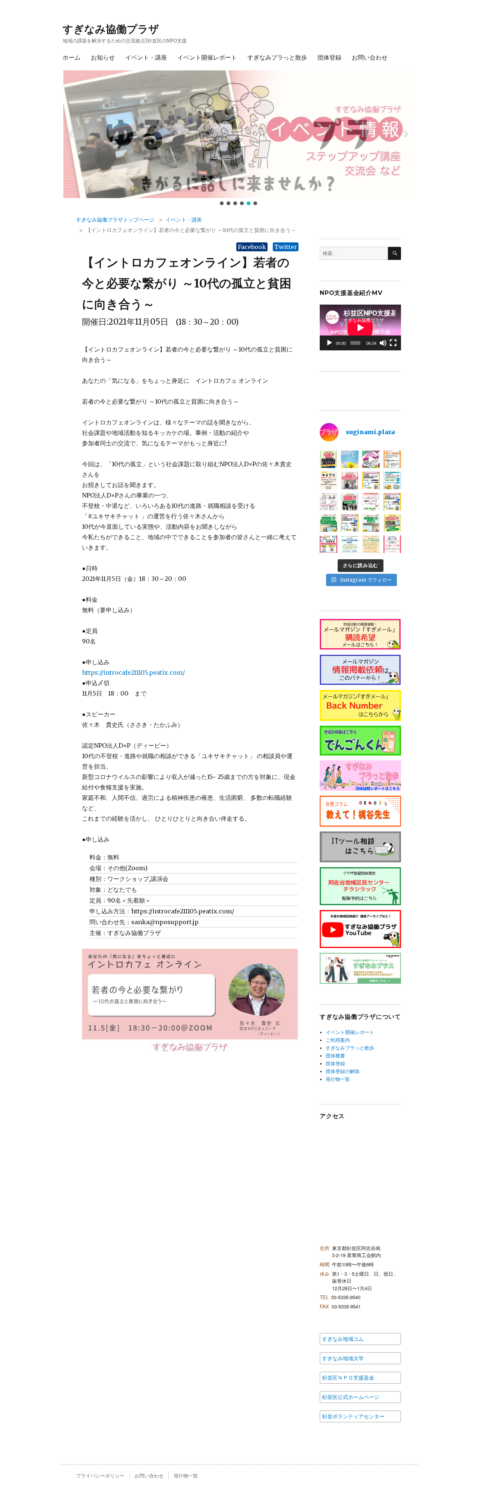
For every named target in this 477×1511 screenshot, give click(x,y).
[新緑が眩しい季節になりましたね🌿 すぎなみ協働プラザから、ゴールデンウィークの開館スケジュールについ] (392, 544)
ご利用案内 (338, 1040)
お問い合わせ (370, 57)
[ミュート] (383, 343)
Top (459, 1493)
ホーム (71, 57)
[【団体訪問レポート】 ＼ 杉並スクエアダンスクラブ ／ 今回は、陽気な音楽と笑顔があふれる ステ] (349, 501)
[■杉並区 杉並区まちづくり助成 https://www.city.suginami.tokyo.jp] (371, 544)
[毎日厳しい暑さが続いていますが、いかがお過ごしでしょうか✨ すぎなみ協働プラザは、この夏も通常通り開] (349, 459)
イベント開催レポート (207, 57)
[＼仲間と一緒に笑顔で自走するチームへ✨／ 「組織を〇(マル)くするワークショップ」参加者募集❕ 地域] (328, 501)
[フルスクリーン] (393, 343)
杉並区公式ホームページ (350, 1397)
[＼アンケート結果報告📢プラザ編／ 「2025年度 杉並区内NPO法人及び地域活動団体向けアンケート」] (392, 501)
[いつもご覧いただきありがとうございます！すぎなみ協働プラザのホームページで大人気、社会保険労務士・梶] (392, 459)
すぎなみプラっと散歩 (277, 57)
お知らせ (103, 57)
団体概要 (335, 1056)
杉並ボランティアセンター (353, 1416)
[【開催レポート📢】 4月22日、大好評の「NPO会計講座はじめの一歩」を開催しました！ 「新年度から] (371, 523)
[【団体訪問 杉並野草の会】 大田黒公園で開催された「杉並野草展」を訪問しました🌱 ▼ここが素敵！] (392, 523)
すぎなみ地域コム (343, 1339)
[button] (238, 134)
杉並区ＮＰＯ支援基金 (348, 1377)
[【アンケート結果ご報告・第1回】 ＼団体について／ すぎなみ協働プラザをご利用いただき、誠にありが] (349, 523)
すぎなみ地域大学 (343, 1358)
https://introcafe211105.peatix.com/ (133, 672)
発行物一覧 (338, 1079)
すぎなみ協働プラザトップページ (115, 219)
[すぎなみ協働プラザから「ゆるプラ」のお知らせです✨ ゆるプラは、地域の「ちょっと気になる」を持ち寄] (328, 480)
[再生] (329, 343)
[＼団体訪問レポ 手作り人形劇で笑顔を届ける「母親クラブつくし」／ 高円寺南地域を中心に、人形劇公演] (328, 459)
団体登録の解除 (343, 1071)
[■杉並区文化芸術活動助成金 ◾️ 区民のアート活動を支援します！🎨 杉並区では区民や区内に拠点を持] (349, 544)
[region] (238, 138)
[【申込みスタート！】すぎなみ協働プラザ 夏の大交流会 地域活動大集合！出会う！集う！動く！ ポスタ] (371, 459)
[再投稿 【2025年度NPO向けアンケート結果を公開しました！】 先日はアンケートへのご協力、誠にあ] (328, 544)
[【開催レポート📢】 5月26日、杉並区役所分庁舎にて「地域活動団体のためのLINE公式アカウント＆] (328, 523)
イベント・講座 (146, 57)
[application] (360, 327)
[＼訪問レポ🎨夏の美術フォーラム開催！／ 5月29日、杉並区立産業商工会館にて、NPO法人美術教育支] (349, 480)
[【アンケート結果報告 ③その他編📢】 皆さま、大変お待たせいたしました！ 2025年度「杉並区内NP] (371, 480)
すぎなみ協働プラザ (111, 29)
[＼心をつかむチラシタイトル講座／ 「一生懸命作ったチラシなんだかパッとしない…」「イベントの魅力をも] (392, 480)
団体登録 (329, 57)
